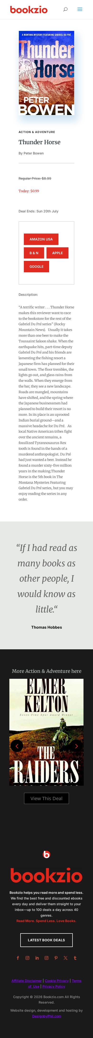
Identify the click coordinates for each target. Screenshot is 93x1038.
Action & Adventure (37, 132)
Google (36, 266)
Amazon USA (41, 239)
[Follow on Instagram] (27, 958)
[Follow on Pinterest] (56, 958)
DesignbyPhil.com (46, 1016)
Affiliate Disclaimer (26, 981)
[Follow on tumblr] (75, 958)
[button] (76, 745)
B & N (34, 253)
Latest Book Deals (46, 940)
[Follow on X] (65, 958)
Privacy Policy (53, 986)
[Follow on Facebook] (18, 958)
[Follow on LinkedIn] (37, 958)
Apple (57, 253)
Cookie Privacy (57, 981)
